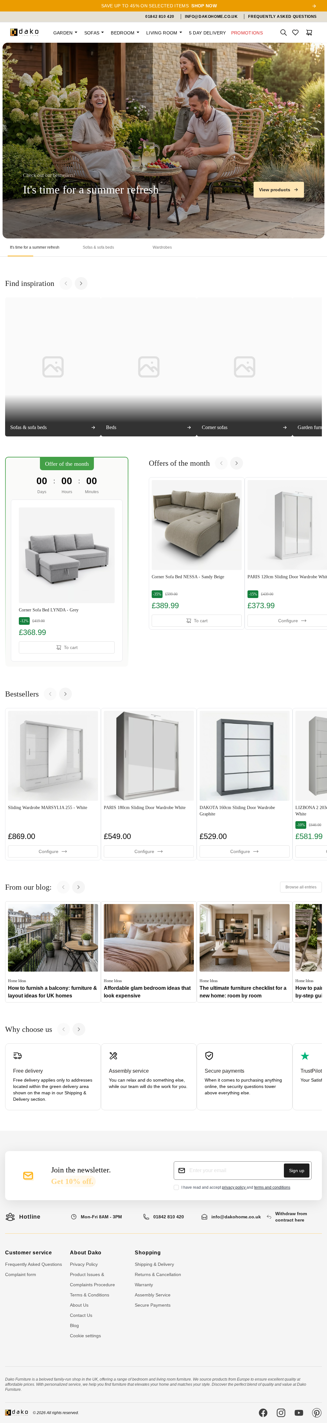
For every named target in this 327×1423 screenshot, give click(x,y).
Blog (74, 1325)
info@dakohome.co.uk (236, 1216)
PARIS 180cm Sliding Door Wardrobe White (145, 807)
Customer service (28, 1252)
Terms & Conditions (89, 1294)
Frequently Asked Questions (33, 1264)
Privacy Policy (84, 1264)
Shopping (148, 1252)
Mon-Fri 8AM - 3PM (101, 1216)
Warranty (144, 1284)
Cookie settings (85, 1335)
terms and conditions (272, 1187)
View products (274, 189)
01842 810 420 (168, 1216)
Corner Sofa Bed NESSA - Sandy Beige (188, 576)
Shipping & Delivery (154, 1264)
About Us (79, 1305)
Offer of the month (67, 464)
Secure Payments (153, 1305)
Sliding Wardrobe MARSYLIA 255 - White (47, 807)
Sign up (296, 1170)
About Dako (86, 1252)
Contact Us (81, 1315)
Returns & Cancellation (158, 1274)
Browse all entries (300, 887)
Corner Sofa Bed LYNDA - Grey (49, 610)
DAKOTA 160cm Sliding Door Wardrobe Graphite (237, 810)
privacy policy (234, 1187)
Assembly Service (153, 1294)
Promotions (247, 32)
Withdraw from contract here (291, 1216)
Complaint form (20, 1274)
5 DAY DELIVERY (207, 32)
